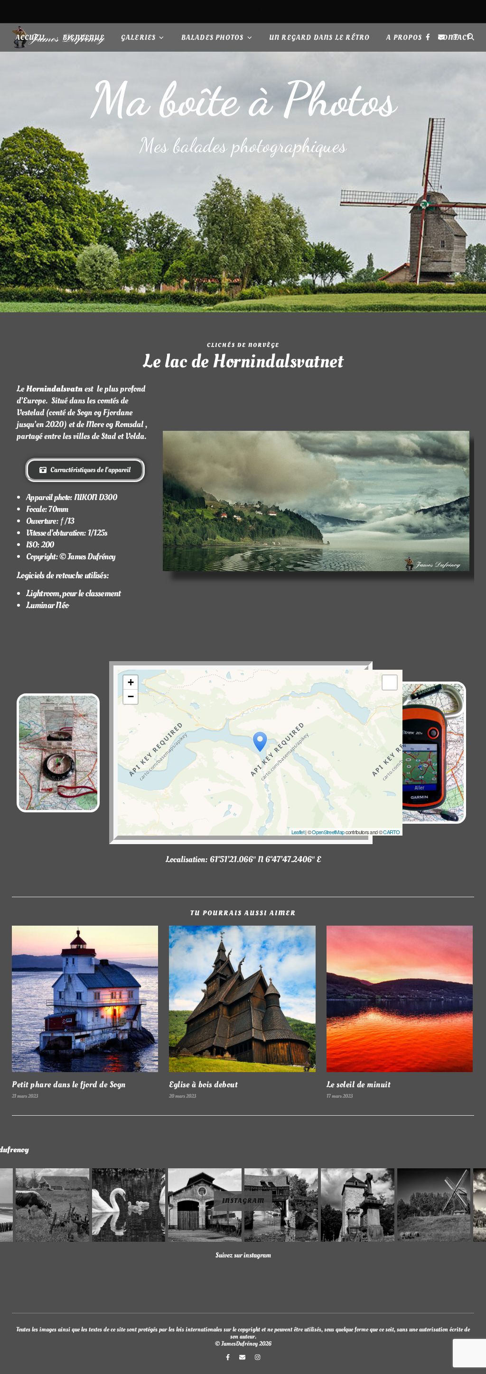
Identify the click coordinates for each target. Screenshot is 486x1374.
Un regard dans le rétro (319, 38)
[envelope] (243, 11)
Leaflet (297, 832)
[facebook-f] (229, 11)
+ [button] (130, 682)
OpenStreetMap (328, 832)
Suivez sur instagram (243, 1255)
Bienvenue (83, 38)
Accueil (31, 38)
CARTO (391, 832)
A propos (404, 38)
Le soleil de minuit (359, 1085)
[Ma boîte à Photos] (243, 182)
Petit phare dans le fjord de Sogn (69, 1085)
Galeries (138, 38)
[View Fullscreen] (390, 682)
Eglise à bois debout (203, 1085)
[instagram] (256, 11)
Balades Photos (212, 38)
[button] (52, 1205)
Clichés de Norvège (243, 345)
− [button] (130, 696)
